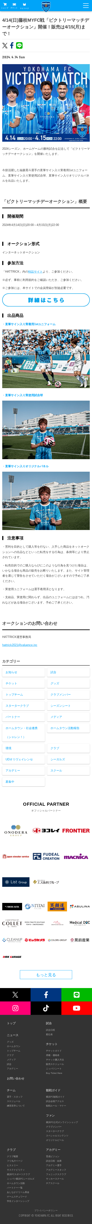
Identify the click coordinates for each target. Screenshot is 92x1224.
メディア (56, 717)
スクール (56, 770)
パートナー (13, 717)
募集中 (10, 781)
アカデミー (13, 770)
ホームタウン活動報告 (64, 728)
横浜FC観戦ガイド (55, 1097)
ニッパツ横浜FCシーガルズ (20, 1179)
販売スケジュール (55, 1064)
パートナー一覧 (15, 1187)
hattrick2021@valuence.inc (19, 645)
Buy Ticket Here (54, 1073)
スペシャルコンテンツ (57, 1135)
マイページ (24, 8)
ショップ (4, 8)
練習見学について (16, 1105)
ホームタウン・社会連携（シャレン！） (22, 732)
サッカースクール (55, 1179)
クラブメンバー (60, 694)
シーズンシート (60, 705)
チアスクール (52, 1183)
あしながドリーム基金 (18, 1192)
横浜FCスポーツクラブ (18, 1174)
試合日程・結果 (54, 1161)
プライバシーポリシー (46, 1210)
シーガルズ (57, 759)
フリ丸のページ (15, 1161)
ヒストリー (12, 1165)
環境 (8, 748)
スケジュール (13, 1101)
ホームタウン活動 (16, 1183)
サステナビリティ (16, 1170)
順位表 (49, 1034)
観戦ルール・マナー (56, 1105)
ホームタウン (13, 1046)
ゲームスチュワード (17, 1196)
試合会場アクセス (55, 1101)
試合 (53, 672)
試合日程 (50, 1030)
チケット (14, 8)
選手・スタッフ (15, 1097)
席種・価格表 (52, 1055)
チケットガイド (54, 1050)
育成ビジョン (52, 1156)
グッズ (54, 683)
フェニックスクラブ (56, 1174)
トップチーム (14, 694)
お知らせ (11, 672)
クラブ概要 (12, 1156)
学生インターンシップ (18, 1201)
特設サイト (35, 271)
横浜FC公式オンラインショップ (62, 1122)
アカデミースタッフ (56, 1170)
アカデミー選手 (54, 1165)
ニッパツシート (54, 1068)
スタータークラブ (17, 705)
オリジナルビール (55, 1140)
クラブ (54, 748)
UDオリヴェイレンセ (19, 759)
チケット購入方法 (55, 1059)
